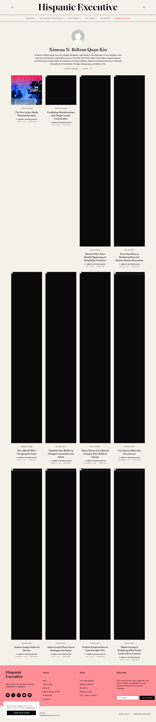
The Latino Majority (87, 680)
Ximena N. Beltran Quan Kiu (27, 119)
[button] (37, 704)
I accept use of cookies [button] (21, 713)
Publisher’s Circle (86, 692)
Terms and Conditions (141, 714)
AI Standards (47, 695)
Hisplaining (84, 688)
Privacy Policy (124, 714)
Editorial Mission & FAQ (51, 692)
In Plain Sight (95, 250)
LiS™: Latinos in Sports (88, 695)
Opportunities (47, 684)
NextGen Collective (87, 684)
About (45, 680)
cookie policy (30, 708)
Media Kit (46, 688)
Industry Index (26, 446)
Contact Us (47, 699)
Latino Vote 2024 (26, 108)
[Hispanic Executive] (78, 8)
